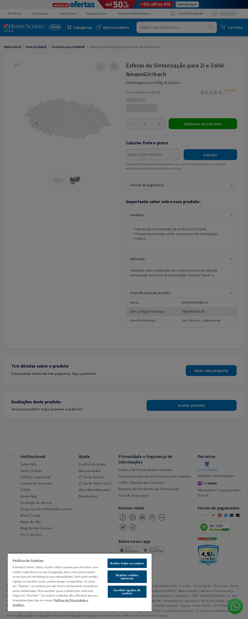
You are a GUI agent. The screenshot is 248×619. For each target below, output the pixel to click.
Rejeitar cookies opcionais (127, 576)
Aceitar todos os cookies (127, 563)
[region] (80, 582)
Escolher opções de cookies (127, 591)
